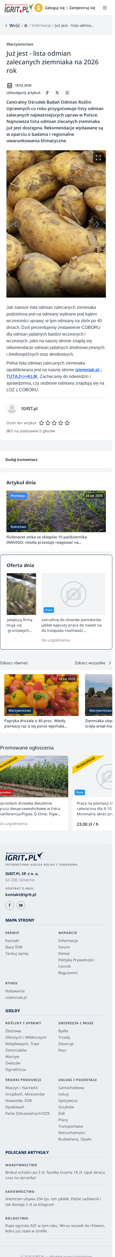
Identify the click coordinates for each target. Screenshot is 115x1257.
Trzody (64, 1037)
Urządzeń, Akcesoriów (25, 1094)
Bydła (63, 1030)
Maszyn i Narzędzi (21, 1087)
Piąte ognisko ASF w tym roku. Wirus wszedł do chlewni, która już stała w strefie (55, 1228)
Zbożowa (13, 1030)
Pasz (62, 1050)
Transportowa (70, 1126)
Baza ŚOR (13, 947)
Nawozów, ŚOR (18, 1100)
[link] (12, 25)
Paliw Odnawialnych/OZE (27, 1113)
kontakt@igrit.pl (20, 894)
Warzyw (12, 1056)
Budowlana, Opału (74, 1139)
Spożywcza (68, 1100)
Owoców (12, 1062)
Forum (64, 947)
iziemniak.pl (16, 997)
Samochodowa (71, 1087)
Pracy (63, 1119)
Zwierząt (66, 1043)
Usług (63, 1094)
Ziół (61, 1113)
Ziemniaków (16, 1050)
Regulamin (68, 972)
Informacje (41, 25)
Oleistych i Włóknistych (26, 1037)
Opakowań (14, 1106)
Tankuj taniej (16, 953)
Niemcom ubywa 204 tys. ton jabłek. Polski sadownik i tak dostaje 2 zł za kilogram (53, 1201)
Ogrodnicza (15, 1069)
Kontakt (12, 940)
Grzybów (66, 1106)
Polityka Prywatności (76, 959)
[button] (38, 7)
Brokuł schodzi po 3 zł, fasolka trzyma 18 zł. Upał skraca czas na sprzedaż (55, 1175)
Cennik (64, 966)
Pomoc (64, 953)
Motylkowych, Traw (22, 1043)
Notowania (15, 990)
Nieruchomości (71, 1132)
